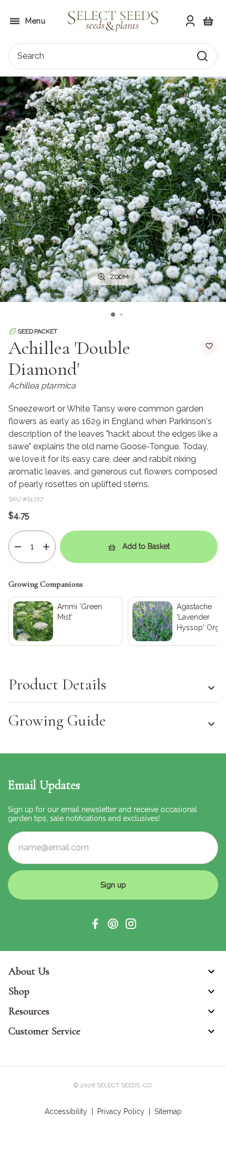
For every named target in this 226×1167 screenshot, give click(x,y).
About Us (28, 971)
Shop (18, 991)
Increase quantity (46, 547)
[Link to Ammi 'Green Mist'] (65, 621)
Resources (28, 1011)
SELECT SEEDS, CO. (125, 1085)
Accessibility (66, 1111)
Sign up (113, 885)
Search (30, 56)
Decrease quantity (18, 547)
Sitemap (168, 1111)
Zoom (119, 276)
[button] (95, 923)
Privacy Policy (121, 1111)
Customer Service (44, 1031)
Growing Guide (57, 720)
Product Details (57, 684)
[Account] (190, 21)
